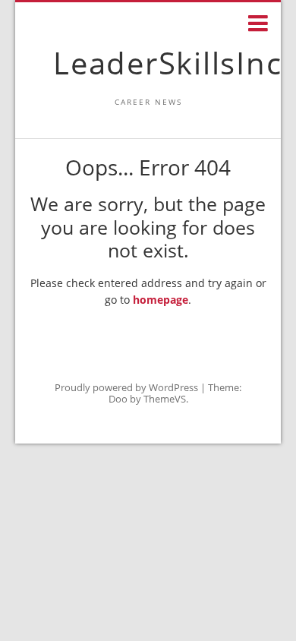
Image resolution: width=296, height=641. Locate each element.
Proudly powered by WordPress (126, 387)
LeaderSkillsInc (167, 63)
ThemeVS (164, 399)
